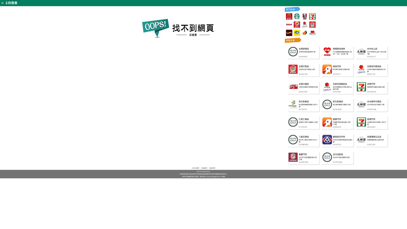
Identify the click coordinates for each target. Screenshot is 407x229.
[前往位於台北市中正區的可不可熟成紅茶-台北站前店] (327, 161)
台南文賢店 (304, 66)
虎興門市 (371, 84)
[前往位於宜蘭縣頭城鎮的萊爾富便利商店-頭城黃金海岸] (327, 56)
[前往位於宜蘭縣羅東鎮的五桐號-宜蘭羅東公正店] (361, 144)
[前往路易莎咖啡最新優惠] (304, 36)
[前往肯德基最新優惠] (304, 19)
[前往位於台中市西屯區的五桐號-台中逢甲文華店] (361, 109)
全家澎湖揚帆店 (340, 84)
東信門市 (337, 66)
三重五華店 (304, 137)
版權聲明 (204, 168)
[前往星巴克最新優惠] (297, 19)
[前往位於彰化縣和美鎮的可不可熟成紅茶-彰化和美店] (327, 109)
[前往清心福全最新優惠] (312, 36)
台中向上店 (372, 49)
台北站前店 (338, 154)
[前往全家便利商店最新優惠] (304, 27)
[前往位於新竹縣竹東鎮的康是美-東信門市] (327, 73)
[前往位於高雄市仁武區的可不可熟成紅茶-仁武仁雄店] (293, 126)
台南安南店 (304, 49)
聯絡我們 (212, 168)
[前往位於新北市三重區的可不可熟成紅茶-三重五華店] (293, 144)
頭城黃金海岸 (339, 49)
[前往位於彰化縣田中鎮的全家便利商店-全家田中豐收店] (361, 73)
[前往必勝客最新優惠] (312, 27)
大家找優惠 (195, 168)
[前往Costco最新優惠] (289, 27)
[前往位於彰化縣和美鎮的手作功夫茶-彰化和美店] (293, 109)
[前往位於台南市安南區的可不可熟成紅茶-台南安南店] (293, 56)
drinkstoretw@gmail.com (214, 176)
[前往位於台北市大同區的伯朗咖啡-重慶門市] (293, 161)
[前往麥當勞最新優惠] (289, 19)
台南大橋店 (304, 84)
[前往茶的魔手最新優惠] (289, 36)
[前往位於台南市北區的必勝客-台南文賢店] (293, 73)
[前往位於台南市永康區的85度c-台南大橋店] (293, 91)
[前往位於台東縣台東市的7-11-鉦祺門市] (361, 126)
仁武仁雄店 (304, 119)
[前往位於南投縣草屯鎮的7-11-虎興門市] (361, 91)
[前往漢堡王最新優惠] (297, 27)
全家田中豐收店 (374, 66)
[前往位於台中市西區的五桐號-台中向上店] (361, 56)
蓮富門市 (337, 119)
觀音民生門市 (339, 137)
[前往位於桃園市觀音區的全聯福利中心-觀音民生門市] (327, 144)
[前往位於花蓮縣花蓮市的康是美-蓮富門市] (327, 126)
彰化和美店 (304, 101)
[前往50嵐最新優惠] (297, 36)
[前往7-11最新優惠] (312, 19)
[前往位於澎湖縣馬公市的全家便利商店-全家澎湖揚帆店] (327, 91)
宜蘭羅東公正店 (374, 137)
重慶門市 (303, 154)
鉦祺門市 (371, 119)
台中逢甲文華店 (374, 101)
